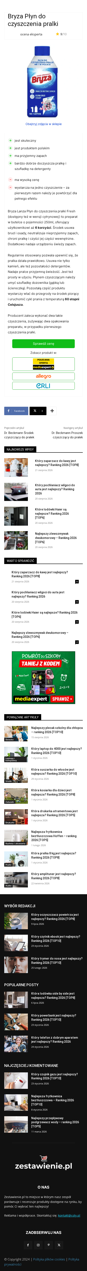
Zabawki (9, 801)
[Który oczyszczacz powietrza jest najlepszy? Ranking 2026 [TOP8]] (16, 921)
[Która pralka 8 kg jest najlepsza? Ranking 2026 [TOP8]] (16, 859)
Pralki (8, 864)
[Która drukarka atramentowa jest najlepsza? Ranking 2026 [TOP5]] (16, 817)
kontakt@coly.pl (69, 1215)
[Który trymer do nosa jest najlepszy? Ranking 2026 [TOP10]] (16, 965)
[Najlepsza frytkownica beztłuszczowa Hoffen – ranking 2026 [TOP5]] (16, 837)
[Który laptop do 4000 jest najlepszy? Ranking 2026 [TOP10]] (16, 754)
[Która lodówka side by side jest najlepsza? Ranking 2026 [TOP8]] (16, 1000)
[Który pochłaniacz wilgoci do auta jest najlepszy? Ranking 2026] (16, 491)
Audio (8, 885)
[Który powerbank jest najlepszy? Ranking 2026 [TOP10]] (16, 1022)
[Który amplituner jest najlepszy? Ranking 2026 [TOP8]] (16, 879)
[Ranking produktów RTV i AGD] (43, 1163)
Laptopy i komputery (11, 759)
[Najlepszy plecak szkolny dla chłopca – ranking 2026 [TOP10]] (16, 733)
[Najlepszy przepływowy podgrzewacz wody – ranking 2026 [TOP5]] (16, 1124)
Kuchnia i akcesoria (15, 843)
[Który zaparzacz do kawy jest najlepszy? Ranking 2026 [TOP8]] (16, 467)
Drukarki (9, 822)
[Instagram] (38, 1245)
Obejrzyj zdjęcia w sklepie (44, 124)
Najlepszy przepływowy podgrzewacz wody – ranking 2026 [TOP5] (55, 1122)
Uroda (8, 781)
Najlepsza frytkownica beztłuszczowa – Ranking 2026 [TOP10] (52, 1100)
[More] (52, 411)
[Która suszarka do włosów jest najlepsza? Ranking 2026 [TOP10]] (16, 775)
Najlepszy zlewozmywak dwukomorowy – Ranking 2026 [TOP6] (56, 538)
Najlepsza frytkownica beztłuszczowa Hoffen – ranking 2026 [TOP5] (53, 836)
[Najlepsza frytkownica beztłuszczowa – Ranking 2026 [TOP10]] (16, 1102)
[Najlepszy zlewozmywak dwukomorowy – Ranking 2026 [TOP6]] (16, 540)
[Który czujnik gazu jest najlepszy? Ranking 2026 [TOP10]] (16, 1080)
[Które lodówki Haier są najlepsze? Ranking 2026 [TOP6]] (16, 516)
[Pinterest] (49, 1245)
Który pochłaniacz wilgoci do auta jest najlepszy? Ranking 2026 (55, 489)
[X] (59, 1245)
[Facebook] (28, 1245)
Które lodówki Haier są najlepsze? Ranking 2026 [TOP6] (52, 513)
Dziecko (9, 739)
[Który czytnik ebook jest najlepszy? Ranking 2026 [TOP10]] (16, 943)
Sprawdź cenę (43, 344)
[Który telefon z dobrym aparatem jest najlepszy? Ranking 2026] (16, 1044)
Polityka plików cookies (49, 1259)
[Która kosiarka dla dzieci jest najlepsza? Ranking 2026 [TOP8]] (16, 796)
